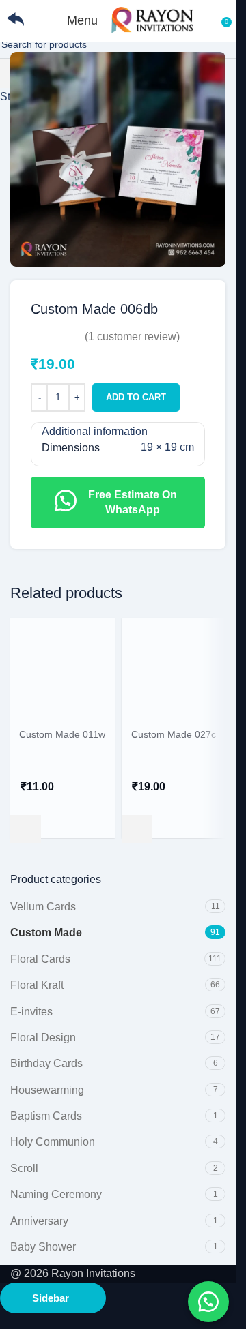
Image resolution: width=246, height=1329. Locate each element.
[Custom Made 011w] (62, 668)
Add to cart (136, 397)
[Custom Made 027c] (174, 668)
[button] (25, 829)
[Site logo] (152, 19)
